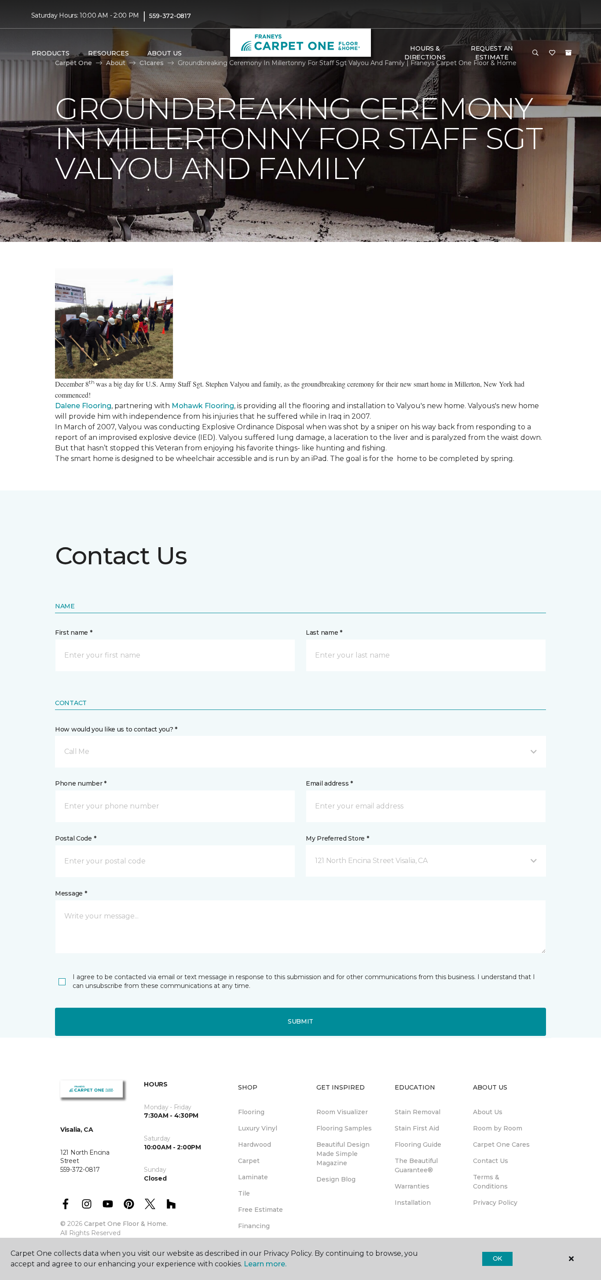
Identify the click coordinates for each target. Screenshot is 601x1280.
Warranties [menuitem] (412, 1186)
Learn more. (265, 1264)
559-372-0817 (170, 16)
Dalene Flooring (83, 406)
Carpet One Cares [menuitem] (501, 1144)
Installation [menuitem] (413, 1203)
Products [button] (51, 53)
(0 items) (568, 53)
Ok (497, 1258)
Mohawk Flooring (203, 406)
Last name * (324, 632)
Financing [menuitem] (254, 1226)
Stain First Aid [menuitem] (417, 1128)
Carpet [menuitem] (249, 1161)
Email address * (329, 783)
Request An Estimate (492, 52)
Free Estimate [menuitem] (260, 1210)
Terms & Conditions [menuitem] (490, 1181)
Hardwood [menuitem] (254, 1144)
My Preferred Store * (337, 838)
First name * (73, 632)
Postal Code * (75, 838)
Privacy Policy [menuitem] (495, 1203)
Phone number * (80, 783)
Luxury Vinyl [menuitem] (257, 1128)
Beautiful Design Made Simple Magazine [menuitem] (343, 1154)
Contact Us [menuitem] (490, 1161)
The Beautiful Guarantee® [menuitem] (416, 1165)
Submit (300, 1021)
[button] (535, 53)
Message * (71, 893)
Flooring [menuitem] (251, 1112)
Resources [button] (108, 53)
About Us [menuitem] (487, 1112)
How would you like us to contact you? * (116, 729)
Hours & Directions (424, 52)
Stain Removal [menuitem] (417, 1112)
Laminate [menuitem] (253, 1177)
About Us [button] (164, 53)
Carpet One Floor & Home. (126, 1224)
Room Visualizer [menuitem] (342, 1112)
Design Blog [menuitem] (335, 1179)
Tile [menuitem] (244, 1193)
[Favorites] (552, 53)
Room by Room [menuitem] (497, 1128)
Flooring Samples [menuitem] (344, 1128)
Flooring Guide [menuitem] (418, 1144)
